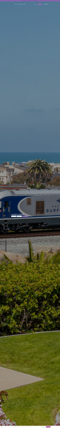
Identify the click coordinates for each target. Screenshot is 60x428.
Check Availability (25, 216)
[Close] (59, 427)
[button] (39, 4)
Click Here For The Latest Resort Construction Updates (30, 0)
